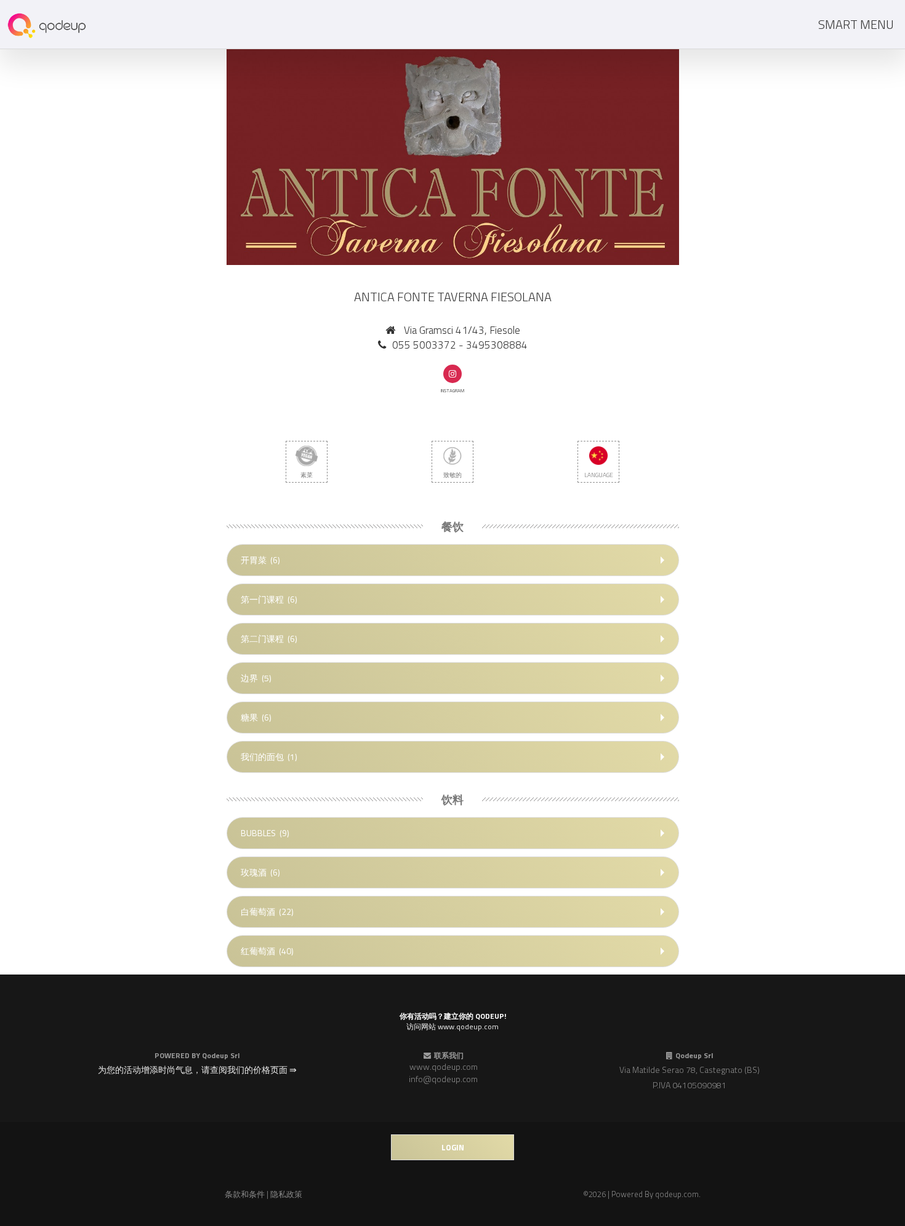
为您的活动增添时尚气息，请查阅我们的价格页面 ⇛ (197, 1069)
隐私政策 (286, 1194)
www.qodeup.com (443, 1066)
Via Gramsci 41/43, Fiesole (462, 330)
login (452, 1147)
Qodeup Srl (220, 1055)
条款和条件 (245, 1194)
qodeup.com (677, 1194)
